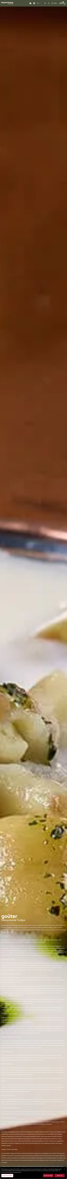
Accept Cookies (48, 1175)
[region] (33, 1173)
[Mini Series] (34, 3)
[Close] (64, 1169)
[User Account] (49, 3)
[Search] (45, 3)
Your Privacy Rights (7, 1175)
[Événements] (30, 3)
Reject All (59, 1175)
